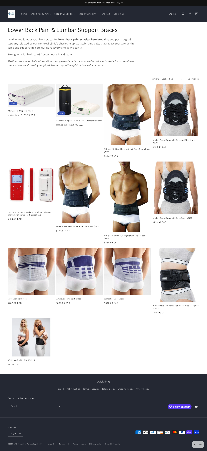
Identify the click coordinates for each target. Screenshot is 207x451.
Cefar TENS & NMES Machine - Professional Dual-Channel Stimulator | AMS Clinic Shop (29, 213)
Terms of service (79, 444)
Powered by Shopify (35, 444)
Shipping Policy (125, 389)
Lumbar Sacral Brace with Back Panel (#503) (172, 218)
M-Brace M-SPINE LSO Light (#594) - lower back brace (125, 237)
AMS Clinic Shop (20, 444)
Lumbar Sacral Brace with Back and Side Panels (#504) (173, 141)
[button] (41, 14)
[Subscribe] (58, 406)
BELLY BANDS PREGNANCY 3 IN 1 (22, 360)
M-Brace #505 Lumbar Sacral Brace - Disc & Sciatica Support (175, 307)
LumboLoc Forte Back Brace (68, 299)
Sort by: (155, 78)
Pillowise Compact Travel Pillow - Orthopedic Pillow (79, 120)
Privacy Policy (142, 389)
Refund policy (108, 389)
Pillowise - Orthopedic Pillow (20, 111)
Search (61, 389)
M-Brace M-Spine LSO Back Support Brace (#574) (77, 226)
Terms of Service (91, 389)
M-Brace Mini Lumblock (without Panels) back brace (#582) (127, 150)
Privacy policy (64, 444)
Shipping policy (95, 444)
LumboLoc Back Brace (114, 299)
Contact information (113, 444)
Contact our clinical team (56, 54)
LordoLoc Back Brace (17, 299)
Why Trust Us (73, 389)
